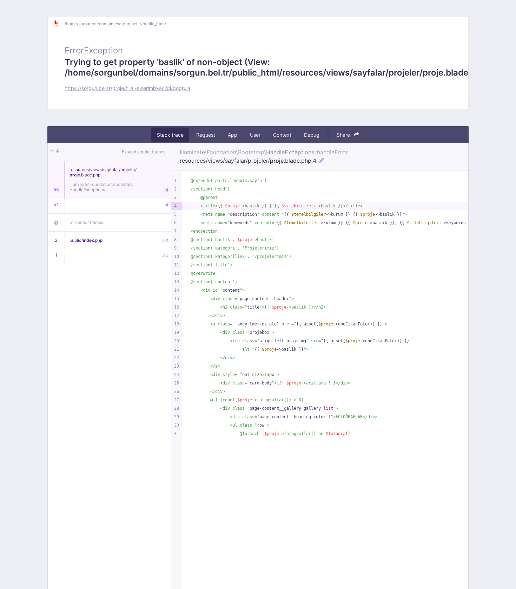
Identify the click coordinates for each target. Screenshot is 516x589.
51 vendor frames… (88, 222)
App (232, 135)
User (255, 135)
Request (205, 135)
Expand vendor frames (143, 151)
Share (344, 135)
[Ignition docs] (59, 23)
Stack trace (170, 135)
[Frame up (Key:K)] (52, 152)
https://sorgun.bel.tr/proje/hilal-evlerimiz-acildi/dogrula (127, 88)
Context (282, 135)
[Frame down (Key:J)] (57, 152)
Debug (311, 135)
